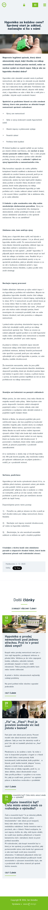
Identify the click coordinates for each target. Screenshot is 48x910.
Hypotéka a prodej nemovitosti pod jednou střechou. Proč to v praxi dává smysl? (22, 641)
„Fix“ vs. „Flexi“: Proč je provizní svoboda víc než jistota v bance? (22, 725)
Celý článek (10, 693)
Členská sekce (25, 4)
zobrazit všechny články (24, 609)
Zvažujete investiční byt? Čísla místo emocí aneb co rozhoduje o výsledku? (23, 805)
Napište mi (35, 5)
